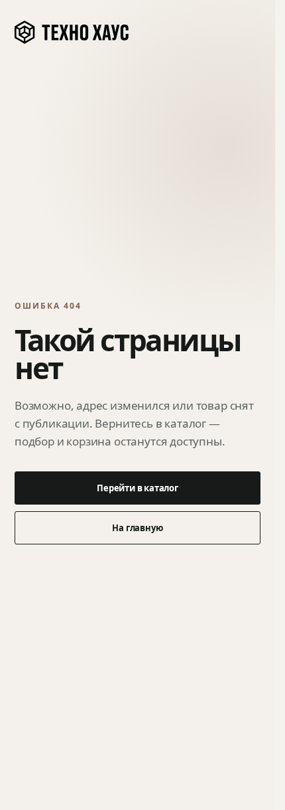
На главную (137, 528)
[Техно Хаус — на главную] (72, 32)
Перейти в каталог (137, 488)
